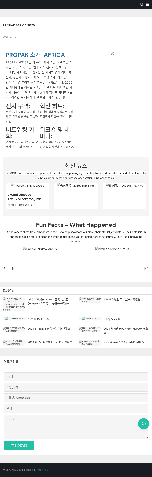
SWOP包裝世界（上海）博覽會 (122, 299)
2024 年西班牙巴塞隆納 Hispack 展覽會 (126, 330)
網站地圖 (43, 470)
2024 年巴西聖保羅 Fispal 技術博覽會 (50, 342)
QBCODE (30, 470)
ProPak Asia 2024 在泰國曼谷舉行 (124, 342)
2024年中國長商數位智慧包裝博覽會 (49, 328)
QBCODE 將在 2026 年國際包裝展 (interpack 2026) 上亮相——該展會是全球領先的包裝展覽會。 (50, 301)
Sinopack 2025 (113, 319)
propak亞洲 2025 (38, 319)
